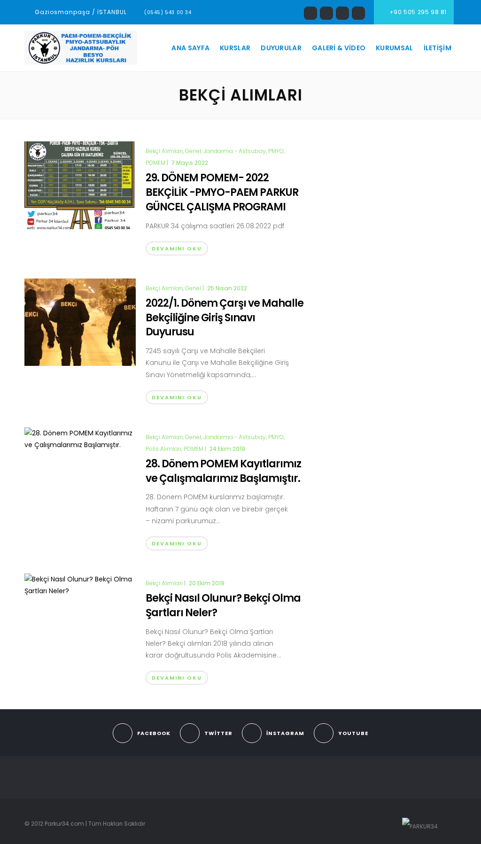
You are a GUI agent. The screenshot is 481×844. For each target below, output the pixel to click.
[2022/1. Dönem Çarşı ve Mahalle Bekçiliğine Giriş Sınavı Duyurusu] (80, 321)
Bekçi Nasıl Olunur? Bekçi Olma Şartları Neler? (223, 605)
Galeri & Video (338, 48)
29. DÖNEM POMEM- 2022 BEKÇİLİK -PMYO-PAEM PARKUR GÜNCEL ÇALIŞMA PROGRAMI (222, 192)
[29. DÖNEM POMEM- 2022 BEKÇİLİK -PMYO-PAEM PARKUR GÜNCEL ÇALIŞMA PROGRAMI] (80, 184)
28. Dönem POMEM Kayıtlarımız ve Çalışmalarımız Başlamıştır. (223, 471)
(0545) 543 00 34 (168, 12)
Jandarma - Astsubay (234, 151)
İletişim (437, 48)
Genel (193, 151)
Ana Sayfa (190, 48)
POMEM (155, 163)
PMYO (276, 151)
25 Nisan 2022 (227, 288)
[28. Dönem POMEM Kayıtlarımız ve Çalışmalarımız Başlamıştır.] (80, 438)
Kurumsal (394, 48)
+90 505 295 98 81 (417, 12)
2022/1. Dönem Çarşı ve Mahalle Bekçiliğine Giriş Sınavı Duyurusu (224, 318)
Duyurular (281, 48)
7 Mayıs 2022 (189, 163)
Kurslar (235, 48)
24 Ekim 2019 (227, 449)
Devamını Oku (177, 248)
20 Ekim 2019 (207, 583)
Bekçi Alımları (164, 151)
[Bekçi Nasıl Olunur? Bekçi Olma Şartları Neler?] (80, 584)
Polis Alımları (163, 449)
